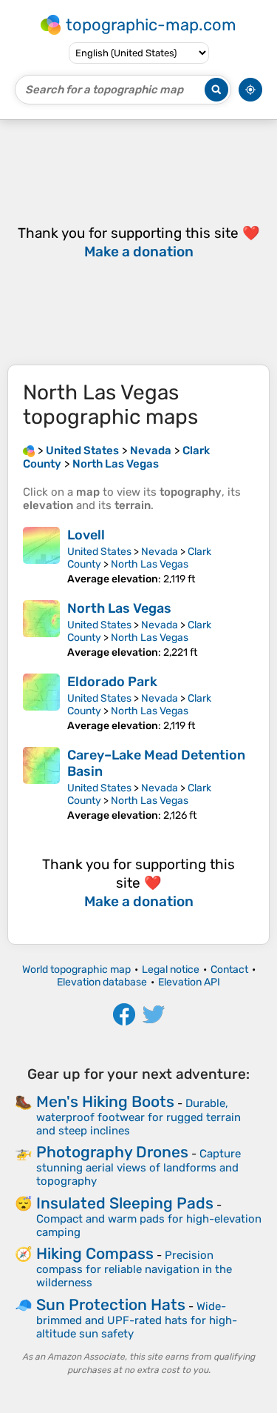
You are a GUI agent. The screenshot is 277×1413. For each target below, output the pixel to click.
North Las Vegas (149, 564)
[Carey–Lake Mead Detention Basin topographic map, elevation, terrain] (41, 784)
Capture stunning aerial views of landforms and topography (138, 1167)
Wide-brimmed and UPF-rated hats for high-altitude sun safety (136, 1320)
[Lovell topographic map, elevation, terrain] (41, 556)
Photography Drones (112, 1152)
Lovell (86, 535)
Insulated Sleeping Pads (124, 1203)
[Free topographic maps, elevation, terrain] (29, 450)
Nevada (159, 551)
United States (99, 551)
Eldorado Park (112, 682)
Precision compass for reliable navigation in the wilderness (134, 1269)
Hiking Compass (95, 1253)
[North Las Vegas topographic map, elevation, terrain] (41, 629)
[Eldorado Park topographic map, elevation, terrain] (41, 703)
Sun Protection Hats (110, 1304)
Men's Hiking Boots (105, 1101)
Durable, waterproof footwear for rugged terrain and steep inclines (138, 1117)
